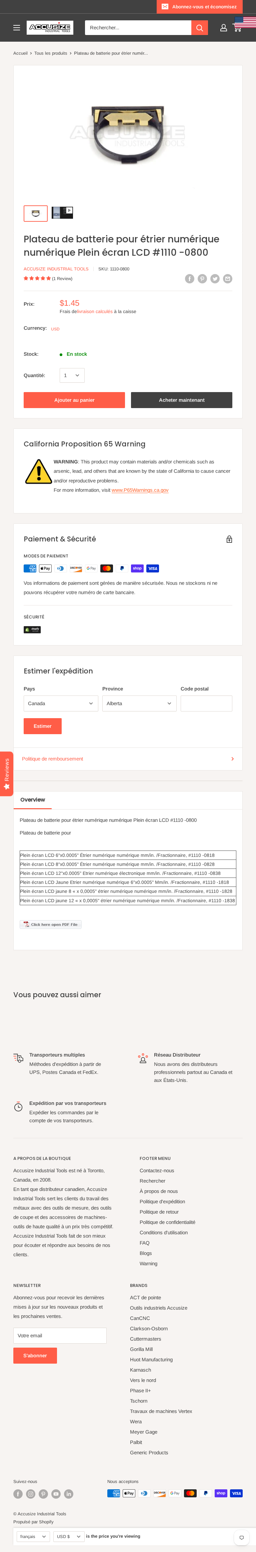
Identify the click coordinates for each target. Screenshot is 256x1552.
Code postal (195, 688)
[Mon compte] (223, 27)
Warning (148, 1263)
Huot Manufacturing (151, 1359)
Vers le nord (143, 1380)
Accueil (20, 53)
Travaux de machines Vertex (161, 1411)
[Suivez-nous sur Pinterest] (43, 1494)
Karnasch (140, 1370)
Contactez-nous (157, 1170)
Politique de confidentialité (167, 1222)
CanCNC (140, 1318)
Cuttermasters (145, 1339)
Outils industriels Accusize (158, 1308)
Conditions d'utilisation (164, 1232)
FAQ (145, 1243)
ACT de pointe (145, 1297)
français (27, 1536)
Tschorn (138, 1401)
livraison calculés (95, 311)
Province (112, 688)
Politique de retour (159, 1212)
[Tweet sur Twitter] (215, 278)
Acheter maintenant (182, 400)
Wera (136, 1421)
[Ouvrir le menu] (16, 27)
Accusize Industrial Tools (56, 268)
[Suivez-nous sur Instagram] (30, 1494)
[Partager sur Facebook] (189, 278)
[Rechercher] (199, 27)
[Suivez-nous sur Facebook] (18, 1494)
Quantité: (34, 375)
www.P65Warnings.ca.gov (140, 490)
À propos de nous (159, 1191)
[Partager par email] (227, 278)
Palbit (136, 1442)
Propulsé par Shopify (33, 1521)
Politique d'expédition (162, 1201)
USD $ (63, 1536)
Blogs (146, 1253)
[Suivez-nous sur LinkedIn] (68, 1494)
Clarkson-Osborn (149, 1328)
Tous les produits (50, 53)
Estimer (43, 726)
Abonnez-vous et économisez (204, 6)
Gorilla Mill (141, 1349)
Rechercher (152, 1181)
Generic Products (149, 1452)
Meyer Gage (143, 1432)
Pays (29, 688)
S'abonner (35, 1355)
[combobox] (138, 27)
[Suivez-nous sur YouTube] (56, 1494)
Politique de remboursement (52, 758)
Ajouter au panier (74, 400)
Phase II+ (140, 1390)
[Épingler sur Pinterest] (202, 278)
